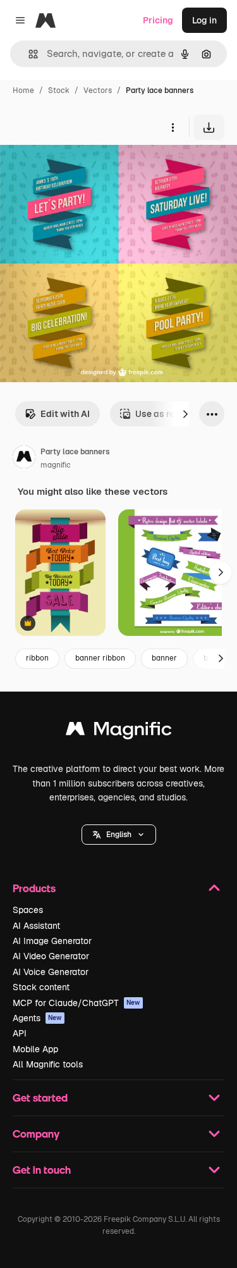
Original (81, 169)
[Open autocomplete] (28, 54)
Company (36, 1133)
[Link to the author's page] (24, 458)
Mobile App (35, 1049)
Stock (59, 90)
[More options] (172, 127)
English (118, 835)
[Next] (185, 413)
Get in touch (42, 1169)
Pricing (158, 20)
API (20, 1033)
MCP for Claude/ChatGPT (76, 1003)
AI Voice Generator (50, 972)
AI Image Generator (52, 941)
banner (164, 658)
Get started (40, 1097)
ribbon (37, 658)
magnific (55, 465)
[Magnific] (119, 732)
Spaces (28, 910)
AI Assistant (36, 925)
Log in (204, 20)
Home (23, 90)
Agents (37, 1018)
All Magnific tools (48, 1064)
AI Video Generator (51, 956)
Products (34, 888)
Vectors (97, 90)
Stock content (41, 987)
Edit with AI (65, 414)
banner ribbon (100, 658)
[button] (119, 834)
